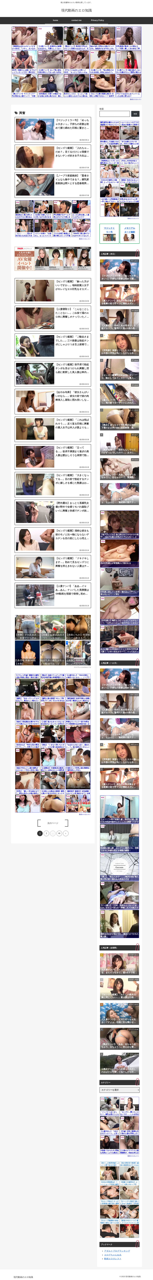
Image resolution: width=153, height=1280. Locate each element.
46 (59, 833)
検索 (101, 109)
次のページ (52, 823)
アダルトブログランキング (117, 1251)
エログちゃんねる (112, 1255)
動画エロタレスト (136, 99)
